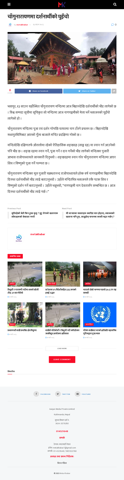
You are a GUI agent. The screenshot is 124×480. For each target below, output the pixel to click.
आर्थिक (88, 284)
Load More (62, 348)
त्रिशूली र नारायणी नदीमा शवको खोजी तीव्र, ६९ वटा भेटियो (23, 291)
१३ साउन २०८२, (38, 24)
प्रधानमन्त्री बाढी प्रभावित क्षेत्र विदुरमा (22, 330)
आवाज (12, 284)
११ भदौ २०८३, (12, 297)
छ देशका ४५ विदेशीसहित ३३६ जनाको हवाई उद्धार (60, 291)
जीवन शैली (51, 284)
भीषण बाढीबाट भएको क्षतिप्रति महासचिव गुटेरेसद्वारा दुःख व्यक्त (99, 332)
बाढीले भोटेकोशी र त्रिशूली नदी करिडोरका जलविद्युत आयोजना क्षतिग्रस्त (62, 332)
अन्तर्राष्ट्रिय (89, 324)
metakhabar (22, 24)
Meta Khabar (65, 473)
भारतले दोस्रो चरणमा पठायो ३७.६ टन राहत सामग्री (100, 291)
